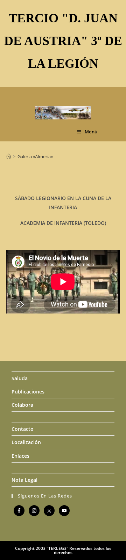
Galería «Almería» (35, 156)
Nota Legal (24, 480)
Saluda (20, 378)
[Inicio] (8, 156)
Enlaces (20, 455)
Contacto (23, 429)
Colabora (22, 404)
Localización (26, 442)
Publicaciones (28, 391)
